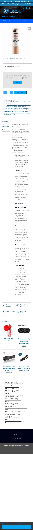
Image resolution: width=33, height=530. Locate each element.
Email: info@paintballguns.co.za (22, 1)
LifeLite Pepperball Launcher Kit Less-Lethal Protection (9, 368)
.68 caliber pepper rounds (10, 106)
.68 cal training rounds (24, 105)
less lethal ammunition (18, 111)
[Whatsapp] (15, 440)
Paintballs (7, 393)
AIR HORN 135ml (9, 339)
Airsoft (6, 419)
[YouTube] (17, 438)
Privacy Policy (21, 78)
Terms (19, 446)
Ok (16, 527)
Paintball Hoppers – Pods (12, 396)
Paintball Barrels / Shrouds (12, 387)
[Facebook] (12, 438)
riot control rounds (16, 113)
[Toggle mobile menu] (30, 8)
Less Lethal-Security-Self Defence (14, 383)
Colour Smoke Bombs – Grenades (14, 395)
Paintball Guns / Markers (11, 382)
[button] (29, 28)
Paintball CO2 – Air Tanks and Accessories (13, 400)
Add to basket (20, 92)
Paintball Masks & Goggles (12, 390)
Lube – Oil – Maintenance (12, 413)
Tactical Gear (8, 385)
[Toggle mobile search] (26, 8)
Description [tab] (5, 121)
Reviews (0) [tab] (5, 129)
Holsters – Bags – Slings (11, 398)
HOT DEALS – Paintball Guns (12, 414)
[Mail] (20, 438)
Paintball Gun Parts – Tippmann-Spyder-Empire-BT (16, 408)
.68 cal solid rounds (12, 105)
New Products (8, 416)
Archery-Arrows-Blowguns (12, 417)
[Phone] (17, 440)
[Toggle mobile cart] (23, 8)
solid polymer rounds (9, 114)
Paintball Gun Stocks (10, 406)
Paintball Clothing (9, 388)
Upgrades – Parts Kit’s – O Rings (13, 411)
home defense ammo (16, 109)
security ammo (26, 113)
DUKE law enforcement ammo (19, 108)
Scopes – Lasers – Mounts (12, 403)
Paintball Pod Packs (10, 391)
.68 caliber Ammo (14, 101)
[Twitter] (15, 438)
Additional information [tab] (5, 125)
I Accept (18, 82)
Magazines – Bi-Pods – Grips (12, 404)
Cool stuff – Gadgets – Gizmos (13, 421)
